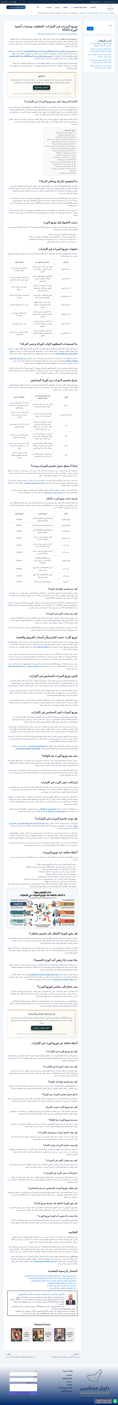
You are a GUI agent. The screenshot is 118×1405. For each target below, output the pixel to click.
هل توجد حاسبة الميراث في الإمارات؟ (63, 157)
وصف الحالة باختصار (31, 1383)
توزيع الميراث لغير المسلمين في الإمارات (63, 150)
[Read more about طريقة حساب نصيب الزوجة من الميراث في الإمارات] (64, 1335)
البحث (109, 25)
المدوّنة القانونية (67, 1378)
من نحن (57, 7)
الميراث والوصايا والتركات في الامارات (91, 13)
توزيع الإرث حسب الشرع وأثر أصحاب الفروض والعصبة (59, 146)
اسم (35, 1371)
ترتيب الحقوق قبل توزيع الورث (66, 135)
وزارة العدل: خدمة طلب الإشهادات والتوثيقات (62, 1283)
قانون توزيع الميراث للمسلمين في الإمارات (62, 148)
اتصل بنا (48, 7)
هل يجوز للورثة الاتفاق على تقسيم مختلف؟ (61, 162)
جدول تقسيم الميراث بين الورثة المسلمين (63, 141)
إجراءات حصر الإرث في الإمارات (65, 155)
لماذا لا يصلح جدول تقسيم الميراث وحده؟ (63, 143)
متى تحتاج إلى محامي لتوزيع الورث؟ (63, 166)
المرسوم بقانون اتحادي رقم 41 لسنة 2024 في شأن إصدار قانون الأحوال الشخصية (50, 1276)
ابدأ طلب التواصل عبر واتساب (41, 1028)
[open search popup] (37, 7)
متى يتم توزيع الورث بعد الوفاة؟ (65, 152)
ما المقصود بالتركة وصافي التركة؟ (65, 132)
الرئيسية (93, 7)
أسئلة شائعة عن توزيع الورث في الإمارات (62, 168)
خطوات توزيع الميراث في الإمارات (64, 137)
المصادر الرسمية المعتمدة (66, 173)
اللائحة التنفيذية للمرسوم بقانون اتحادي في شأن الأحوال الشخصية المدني (53, 1281)
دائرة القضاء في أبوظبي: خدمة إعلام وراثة (63, 1288)
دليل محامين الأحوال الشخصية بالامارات (45, 1261)
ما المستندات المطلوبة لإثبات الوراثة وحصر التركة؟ (60, 139)
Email (35, 1377)
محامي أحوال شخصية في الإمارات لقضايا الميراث (44, 974)
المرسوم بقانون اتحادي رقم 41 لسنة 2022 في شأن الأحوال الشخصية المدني (52, 1278)
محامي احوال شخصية (80, 7)
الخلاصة (71, 171)
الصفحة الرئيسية (109, 13)
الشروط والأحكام (66, 1391)
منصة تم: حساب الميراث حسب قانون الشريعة (61, 1285)
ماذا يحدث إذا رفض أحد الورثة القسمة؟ (62, 164)
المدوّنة (65, 7)
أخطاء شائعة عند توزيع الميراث (65, 159)
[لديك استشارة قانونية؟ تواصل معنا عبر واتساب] (115, 1401)
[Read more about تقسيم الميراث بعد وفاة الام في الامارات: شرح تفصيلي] (20, 1335)
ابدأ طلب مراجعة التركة (41, 87)
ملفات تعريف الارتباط (65, 1388)
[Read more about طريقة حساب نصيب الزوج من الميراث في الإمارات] (42, 1335)
